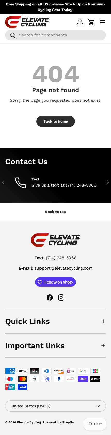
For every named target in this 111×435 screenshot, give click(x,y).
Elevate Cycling (29, 422)
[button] (91, 22)
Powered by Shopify (58, 422)
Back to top (55, 212)
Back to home (55, 121)
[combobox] (55, 35)
